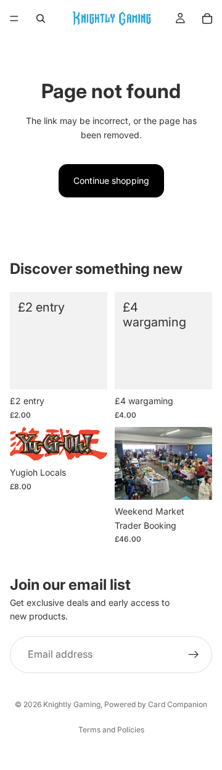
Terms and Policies (111, 729)
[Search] (40, 18)
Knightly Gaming (72, 704)
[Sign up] (194, 655)
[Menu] (14, 18)
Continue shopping (111, 180)
